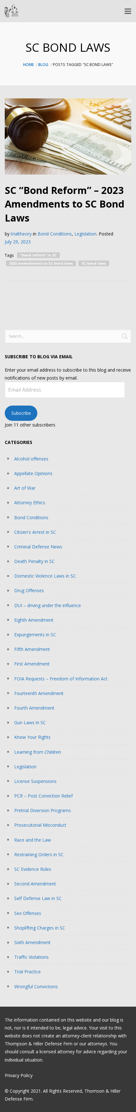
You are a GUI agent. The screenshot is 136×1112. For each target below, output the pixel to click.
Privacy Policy (19, 1075)
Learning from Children (37, 752)
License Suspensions (35, 781)
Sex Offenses (27, 913)
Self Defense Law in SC (38, 898)
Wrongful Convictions (36, 986)
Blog (43, 64)
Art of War (24, 488)
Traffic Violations (31, 957)
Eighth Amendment (33, 620)
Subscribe (21, 413)
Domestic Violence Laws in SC (45, 576)
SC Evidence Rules (32, 869)
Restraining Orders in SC (39, 854)
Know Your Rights (32, 737)
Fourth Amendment (34, 708)
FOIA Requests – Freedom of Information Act (61, 679)
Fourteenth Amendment (39, 693)
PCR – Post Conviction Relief (43, 796)
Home (28, 64)
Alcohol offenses (31, 459)
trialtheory (21, 234)
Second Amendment (35, 884)
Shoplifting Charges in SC (39, 928)
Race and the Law (32, 840)
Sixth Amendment (32, 942)
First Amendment (32, 664)
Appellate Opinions (33, 473)
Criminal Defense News (38, 547)
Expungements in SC (35, 635)
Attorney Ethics (29, 503)
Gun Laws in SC (30, 722)
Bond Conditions (55, 234)
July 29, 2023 (18, 242)
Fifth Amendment (32, 649)
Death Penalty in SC (34, 561)
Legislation (85, 234)
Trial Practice (27, 972)
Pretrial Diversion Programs (42, 810)
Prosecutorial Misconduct (40, 825)
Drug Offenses (29, 590)
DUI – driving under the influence (47, 605)
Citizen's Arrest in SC (35, 532)
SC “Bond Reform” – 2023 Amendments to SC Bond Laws (64, 203)
